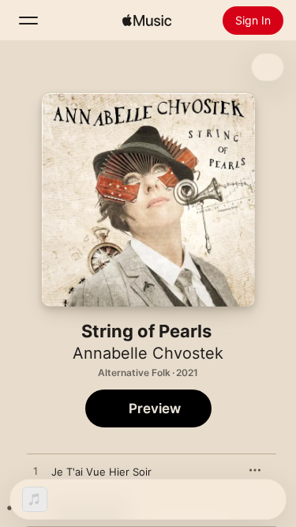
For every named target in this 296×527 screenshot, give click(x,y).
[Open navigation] (28, 20)
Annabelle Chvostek (148, 353)
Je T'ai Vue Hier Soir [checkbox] (101, 471)
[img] (146, 20)
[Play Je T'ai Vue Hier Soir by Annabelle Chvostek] (35, 472)
